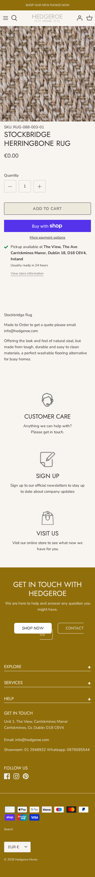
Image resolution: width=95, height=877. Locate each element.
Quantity (11, 175)
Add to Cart (47, 208)
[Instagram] (16, 776)
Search (8, 829)
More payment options (47, 238)
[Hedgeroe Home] (47, 18)
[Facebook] (7, 776)
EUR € (13, 847)
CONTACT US (62, 631)
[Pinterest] (26, 776)
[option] (47, 73)
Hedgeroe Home (26, 859)
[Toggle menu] (5, 18)
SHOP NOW (33, 628)
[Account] (78, 18)
